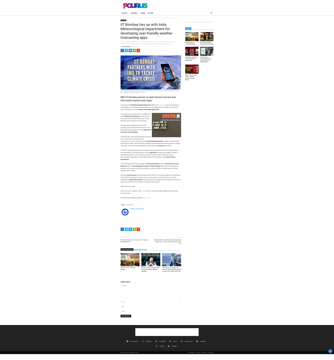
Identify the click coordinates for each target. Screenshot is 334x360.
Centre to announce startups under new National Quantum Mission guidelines (150, 269)
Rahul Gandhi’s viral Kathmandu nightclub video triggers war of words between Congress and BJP (167, 241)
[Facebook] (122, 50)
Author (123, 204)
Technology (128, 18)
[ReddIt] (138, 50)
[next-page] (124, 274)
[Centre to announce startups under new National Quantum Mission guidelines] (150, 259)
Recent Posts (130, 204)
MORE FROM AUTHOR (141, 249)
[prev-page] (122, 274)
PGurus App (146, 198)
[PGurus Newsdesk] (125, 212)
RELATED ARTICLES (127, 249)
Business (134, 13)
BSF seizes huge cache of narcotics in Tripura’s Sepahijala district (134, 240)
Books (143, 13)
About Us (204, 352)
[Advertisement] (181, 6)
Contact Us (210, 352)
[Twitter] (126, 50)
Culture (150, 13)
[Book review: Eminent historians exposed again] (207, 36)
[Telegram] (130, 50)
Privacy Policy (191, 352)
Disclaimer (198, 352)
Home (122, 18)
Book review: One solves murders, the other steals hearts (191, 58)
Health (164, 265)
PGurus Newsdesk (126, 46)
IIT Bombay (161, 105)
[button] (211, 13)
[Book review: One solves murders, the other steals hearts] (191, 51)
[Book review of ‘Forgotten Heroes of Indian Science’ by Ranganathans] (207, 51)
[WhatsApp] (134, 50)
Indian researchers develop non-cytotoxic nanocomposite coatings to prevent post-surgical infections (171, 269)
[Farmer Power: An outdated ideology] (130, 259)
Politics (124, 13)
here (143, 191)
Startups (143, 265)
